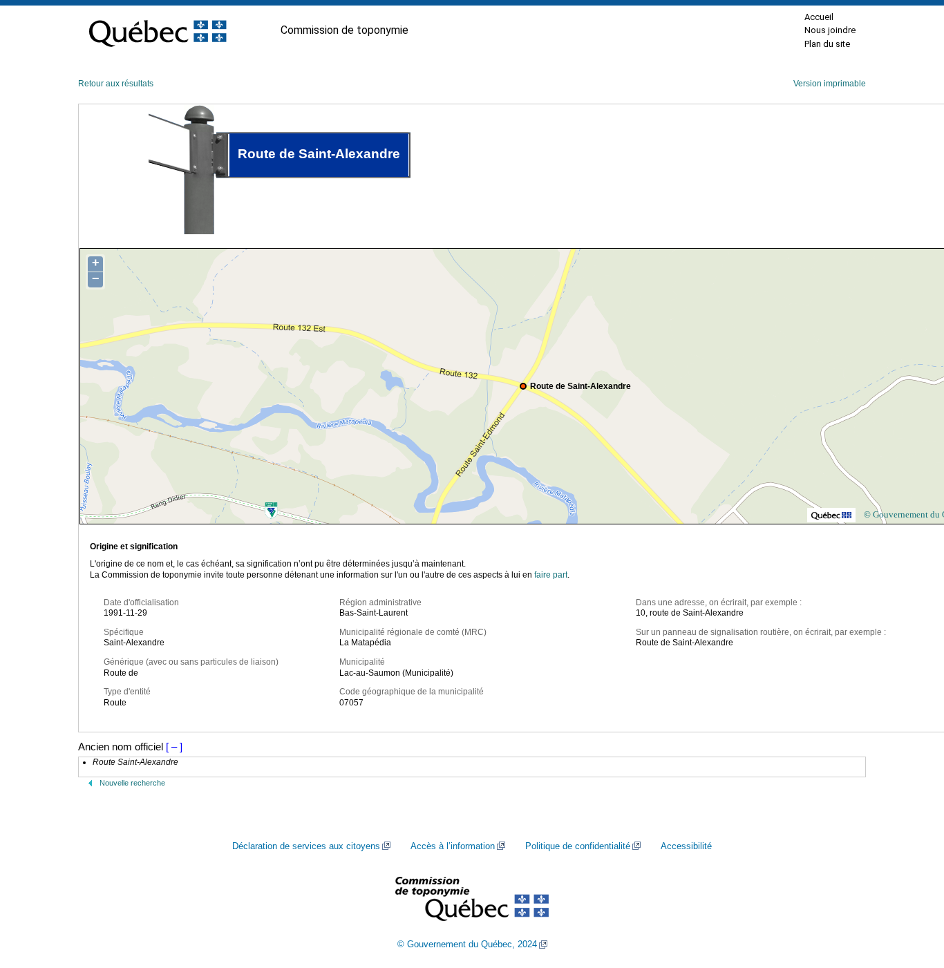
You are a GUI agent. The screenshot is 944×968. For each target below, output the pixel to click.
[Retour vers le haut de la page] (909, 892)
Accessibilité (686, 846)
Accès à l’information (452, 846)
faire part (550, 575)
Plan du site (827, 44)
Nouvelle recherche (132, 783)
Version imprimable (829, 83)
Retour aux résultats (115, 83)
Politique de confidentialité (577, 846)
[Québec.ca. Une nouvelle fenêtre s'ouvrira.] (157, 30)
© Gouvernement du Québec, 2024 (467, 944)
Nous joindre (830, 30)
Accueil (818, 17)
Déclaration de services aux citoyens (306, 846)
